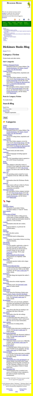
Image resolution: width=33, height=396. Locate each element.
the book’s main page (18, 297)
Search (5, 37)
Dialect (5, 225)
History (5, 264)
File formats (6, 242)
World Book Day (8, 358)
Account (5, 205)
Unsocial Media (7, 352)
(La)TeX (5, 157)
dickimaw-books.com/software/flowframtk (15, 254)
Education (6, 231)
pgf (20, 247)
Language (6, 152)
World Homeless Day (9, 369)
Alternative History (8, 206)
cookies (4, 13)
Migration (5, 280)
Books (4, 51)
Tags (5, 39)
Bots (4, 212)
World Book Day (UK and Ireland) (16, 359)
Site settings (6, 312)
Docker (5, 230)
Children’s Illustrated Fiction (11, 65)
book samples (7, 211)
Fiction (5, 149)
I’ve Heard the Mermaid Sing (21, 82)
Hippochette (6, 259)
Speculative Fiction (8, 85)
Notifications (6, 289)
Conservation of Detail (9, 214)
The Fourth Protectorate (9, 339)
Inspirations (6, 273)
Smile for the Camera (9, 316)
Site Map (22, 390)
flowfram (9, 252)
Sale (4, 308)
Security (5, 177)
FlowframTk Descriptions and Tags (10, 30)
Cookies (5, 222)
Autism (5, 125)
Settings (4, 17)
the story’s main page (19, 330)
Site (4, 178)
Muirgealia (13, 93)
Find (5, 118)
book (20, 379)
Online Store (6, 291)
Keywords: (8, 109)
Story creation (7, 322)
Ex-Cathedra (6, 234)
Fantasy (5, 237)
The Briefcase (7, 327)
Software (5, 183)
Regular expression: (10, 112)
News (4, 287)
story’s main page (22, 270)
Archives (5, 40)
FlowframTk (6, 244)
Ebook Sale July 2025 (8, 35)
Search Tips (6, 110)
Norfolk (5, 163)
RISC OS (5, 172)
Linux (4, 278)
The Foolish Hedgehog (9, 333)
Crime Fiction (7, 76)
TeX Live (5, 325)
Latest (5, 28)
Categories (6, 38)
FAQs (16, 391)
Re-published (6, 300)
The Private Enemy (19, 79)
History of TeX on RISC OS (9, 32)
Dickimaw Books (14, 3)
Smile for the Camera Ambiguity (10, 36)
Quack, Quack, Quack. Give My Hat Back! (17, 68)
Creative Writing (7, 71)
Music (4, 161)
